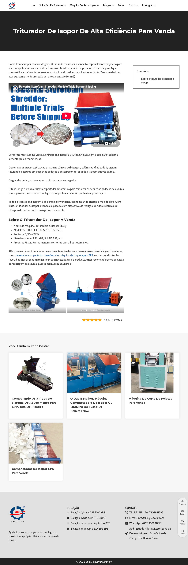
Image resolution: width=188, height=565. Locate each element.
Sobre (121, 5)
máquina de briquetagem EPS (76, 255)
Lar (33, 5)
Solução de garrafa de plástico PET (90, 523)
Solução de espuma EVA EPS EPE (89, 528)
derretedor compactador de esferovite (37, 255)
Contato (133, 5)
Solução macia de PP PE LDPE (88, 518)
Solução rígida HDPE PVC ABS (88, 512)
